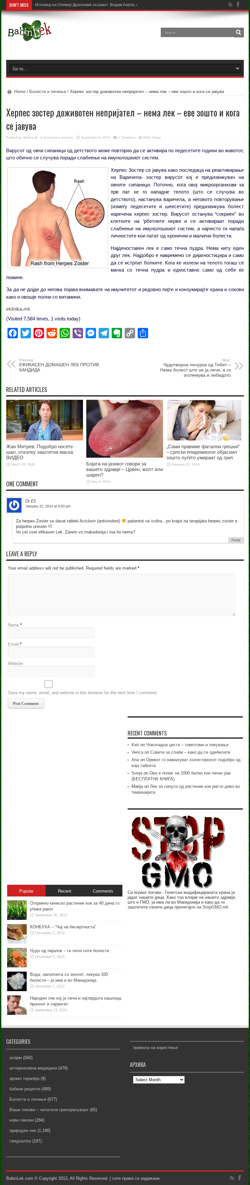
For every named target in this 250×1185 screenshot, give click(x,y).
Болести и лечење (47, 91)
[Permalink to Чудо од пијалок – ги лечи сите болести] (17, 965)
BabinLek (30, 137)
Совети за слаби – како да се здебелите (190, 752)
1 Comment (126, 137)
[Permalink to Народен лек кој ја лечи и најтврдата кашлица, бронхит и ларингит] (17, 1013)
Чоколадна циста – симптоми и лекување (187, 744)
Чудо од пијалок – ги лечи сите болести (69, 950)
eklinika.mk (18, 309)
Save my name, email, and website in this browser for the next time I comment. (83, 692)
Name (13, 625)
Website (15, 663)
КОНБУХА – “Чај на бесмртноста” (63, 926)
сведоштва (20, 1140)
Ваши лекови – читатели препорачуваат (49, 1109)
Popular (26, 891)
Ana (135, 759)
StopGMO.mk (215, 907)
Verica (137, 752)
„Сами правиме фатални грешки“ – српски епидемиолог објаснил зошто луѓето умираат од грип (203, 452)
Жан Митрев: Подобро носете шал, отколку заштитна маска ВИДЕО (39, 452)
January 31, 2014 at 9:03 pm (48, 506)
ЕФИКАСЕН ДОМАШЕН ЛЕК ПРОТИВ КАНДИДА (59, 365)
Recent (64, 891)
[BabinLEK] (29, 37)
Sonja (137, 773)
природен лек (22, 1130)
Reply (236, 540)
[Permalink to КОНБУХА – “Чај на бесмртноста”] (17, 942)
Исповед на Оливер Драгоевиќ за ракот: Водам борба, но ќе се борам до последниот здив (118, 5)
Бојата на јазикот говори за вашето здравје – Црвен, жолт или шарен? (124, 469)
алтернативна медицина (33, 1068)
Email (13, 644)
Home (19, 91)
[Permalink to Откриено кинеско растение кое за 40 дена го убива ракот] (17, 918)
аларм (15, 1057)
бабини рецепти (24, 1088)
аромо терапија (24, 1078)
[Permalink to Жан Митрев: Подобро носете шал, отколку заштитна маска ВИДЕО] (44, 439)
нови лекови (21, 1120)
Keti (135, 744)
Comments (103, 891)
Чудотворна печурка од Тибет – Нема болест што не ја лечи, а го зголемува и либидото (195, 368)
